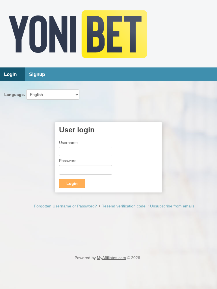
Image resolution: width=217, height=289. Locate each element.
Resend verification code (123, 206)
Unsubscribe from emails (172, 206)
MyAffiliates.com (111, 257)
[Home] (78, 62)
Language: (15, 94)
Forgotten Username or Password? (65, 206)
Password (68, 160)
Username (68, 142)
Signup (37, 74)
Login (10, 74)
